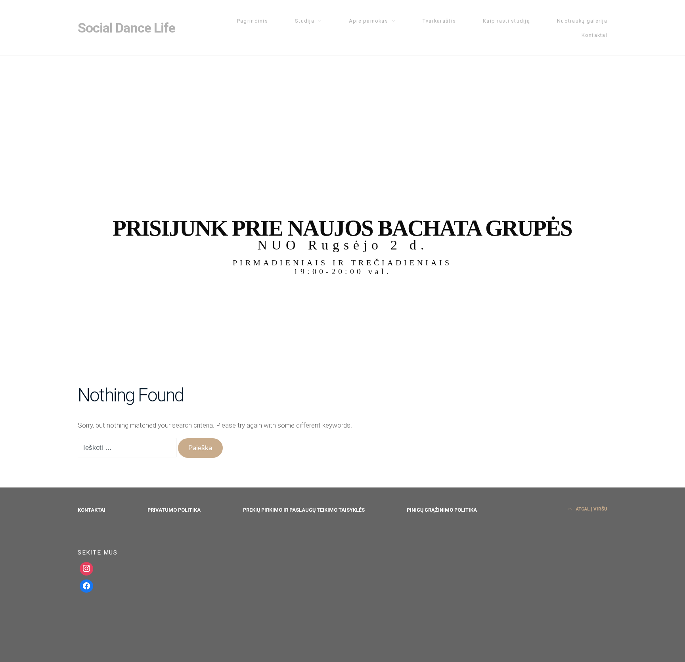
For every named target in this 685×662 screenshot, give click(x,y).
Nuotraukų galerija (582, 21)
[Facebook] (86, 586)
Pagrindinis (252, 21)
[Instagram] (86, 569)
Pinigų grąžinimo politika (442, 510)
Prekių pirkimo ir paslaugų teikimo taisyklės (304, 510)
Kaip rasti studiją (506, 21)
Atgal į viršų (591, 509)
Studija (304, 21)
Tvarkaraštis (439, 21)
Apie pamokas (368, 21)
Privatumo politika (174, 510)
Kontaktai (594, 35)
